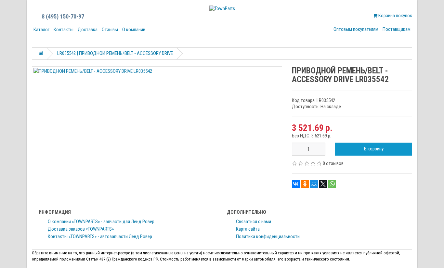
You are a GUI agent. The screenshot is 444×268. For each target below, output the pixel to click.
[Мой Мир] (314, 184)
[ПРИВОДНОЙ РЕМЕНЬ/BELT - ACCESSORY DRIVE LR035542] (157, 71)
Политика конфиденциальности (268, 236)
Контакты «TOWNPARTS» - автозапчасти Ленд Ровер (100, 236)
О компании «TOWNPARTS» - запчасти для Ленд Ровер (101, 221)
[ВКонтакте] (296, 184)
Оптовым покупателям (355, 29)
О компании (133, 29)
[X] (323, 184)
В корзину (374, 149)
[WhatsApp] (332, 184)
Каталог (41, 29)
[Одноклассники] (305, 184)
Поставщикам (397, 29)
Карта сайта (248, 229)
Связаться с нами (253, 221)
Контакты (63, 29)
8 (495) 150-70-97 (63, 16)
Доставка (88, 29)
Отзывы (110, 29)
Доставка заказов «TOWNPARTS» (81, 229)
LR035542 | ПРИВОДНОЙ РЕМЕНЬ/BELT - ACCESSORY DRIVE (115, 53)
